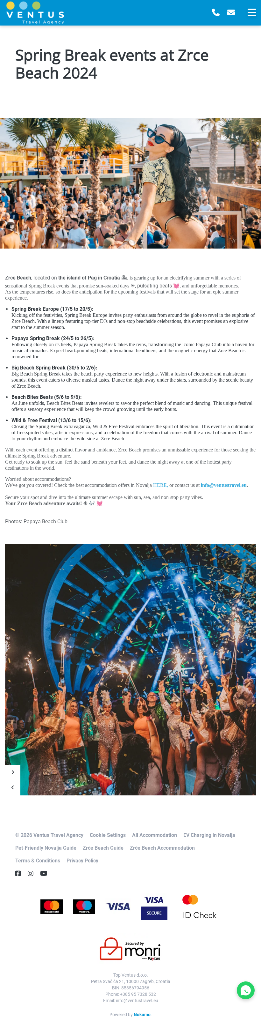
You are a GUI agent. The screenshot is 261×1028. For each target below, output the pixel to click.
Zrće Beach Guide (103, 848)
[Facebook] (20, 873)
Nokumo (142, 1014)
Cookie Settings (108, 835)
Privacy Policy (82, 861)
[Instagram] (33, 873)
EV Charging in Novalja (209, 835)
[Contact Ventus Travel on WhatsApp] (246, 990)
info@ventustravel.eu (224, 485)
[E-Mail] (231, 12)
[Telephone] (216, 12)
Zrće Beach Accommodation (162, 848)
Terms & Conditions (37, 861)
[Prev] (12, 787)
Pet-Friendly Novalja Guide (45, 848)
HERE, (160, 485)
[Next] (12, 772)
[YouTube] (46, 873)
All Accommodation (154, 835)
